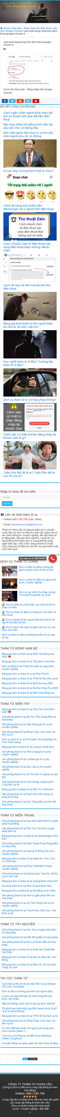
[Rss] (30, 1112)
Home (6, 28)
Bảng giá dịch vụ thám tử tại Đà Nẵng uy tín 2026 (28, 890)
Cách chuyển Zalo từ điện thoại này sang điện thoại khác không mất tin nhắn (27, 247)
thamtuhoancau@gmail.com (26, 524)
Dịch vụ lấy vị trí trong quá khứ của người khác (27, 991)
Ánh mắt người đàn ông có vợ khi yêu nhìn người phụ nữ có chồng (28, 134)
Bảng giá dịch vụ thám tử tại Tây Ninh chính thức (28, 661)
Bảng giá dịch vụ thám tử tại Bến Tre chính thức (28, 789)
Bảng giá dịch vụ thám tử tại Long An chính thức (28, 747)
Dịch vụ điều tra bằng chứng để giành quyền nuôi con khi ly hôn (36, 568)
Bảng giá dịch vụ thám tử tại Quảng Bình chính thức (30, 881)
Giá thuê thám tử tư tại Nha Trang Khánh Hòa (26, 886)
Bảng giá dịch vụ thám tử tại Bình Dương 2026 (27, 683)
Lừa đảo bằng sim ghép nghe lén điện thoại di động (30, 1043)
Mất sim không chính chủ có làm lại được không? (28, 1003)
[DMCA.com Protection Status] (30, 1058)
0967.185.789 (19, 519)
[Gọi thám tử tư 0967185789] (52, 558)
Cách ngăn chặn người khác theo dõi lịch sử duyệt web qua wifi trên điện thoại (28, 116)
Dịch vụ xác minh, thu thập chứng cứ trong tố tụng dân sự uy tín (37, 593)
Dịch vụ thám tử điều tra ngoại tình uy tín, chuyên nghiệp (37, 581)
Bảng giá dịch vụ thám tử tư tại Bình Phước (25, 673)
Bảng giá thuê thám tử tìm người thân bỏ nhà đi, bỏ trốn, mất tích (28, 325)
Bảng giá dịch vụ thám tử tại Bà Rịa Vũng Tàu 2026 (30, 688)
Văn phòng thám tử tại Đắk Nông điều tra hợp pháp (30, 937)
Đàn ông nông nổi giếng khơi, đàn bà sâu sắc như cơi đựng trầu (27, 126)
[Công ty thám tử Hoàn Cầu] (30, 11)
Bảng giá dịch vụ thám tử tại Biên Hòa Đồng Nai (28, 693)
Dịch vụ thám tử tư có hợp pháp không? (29, 399)
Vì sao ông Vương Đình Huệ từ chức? (28, 170)
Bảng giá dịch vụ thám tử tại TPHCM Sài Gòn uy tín (30, 678)
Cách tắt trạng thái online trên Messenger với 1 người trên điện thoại (28, 207)
